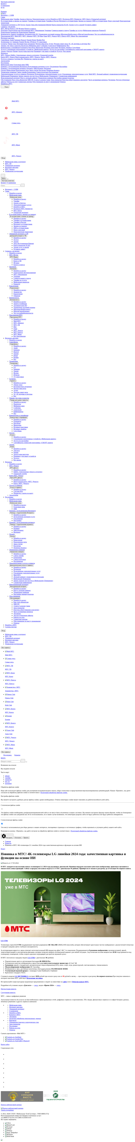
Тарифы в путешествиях (37, 21)
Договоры (111, 80)
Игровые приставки (51, 47)
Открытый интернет (98, 19)
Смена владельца (42, 72)
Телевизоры (5, 42)
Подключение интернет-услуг (38, 66)
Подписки (30, 74)
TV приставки (41, 42)
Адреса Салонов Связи (42, 80)
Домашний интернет (12, 165)
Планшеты (24, 47)
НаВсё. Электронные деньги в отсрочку (25, 55)
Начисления (11, 70)
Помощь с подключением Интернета (14, 66)
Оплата (3, 70)
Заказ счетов (33, 70)
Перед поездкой (113, 21)
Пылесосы (25, 46)
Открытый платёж (46, 55)
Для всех (9, 51)
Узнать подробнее (7, 1110)
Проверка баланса (52, 70)
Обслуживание (6, 80)
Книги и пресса (30, 28)
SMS (27, 65)
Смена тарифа (22, 72)
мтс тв (7, 781)
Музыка (21, 28)
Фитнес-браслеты (42, 44)
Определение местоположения (19, 30)
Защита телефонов (17, 34)
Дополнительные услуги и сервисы (13, 74)
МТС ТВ (36, 36)
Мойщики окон (34, 46)
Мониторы (40, 47)
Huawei (23, 40)
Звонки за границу (85, 21)
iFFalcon (33, 42)
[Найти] (23, 761)
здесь (36, 985)
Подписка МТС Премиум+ (72, 19)
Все (43, 40)
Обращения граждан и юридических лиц (24, 1022)
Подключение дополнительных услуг (48, 74)
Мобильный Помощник (9, 76)
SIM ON (30, 80)
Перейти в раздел (15, 193)
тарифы (8, 778)
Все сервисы (6, 647)
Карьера (4, 11)
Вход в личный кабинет (29, 78)
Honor (34, 40)
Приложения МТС (7, 36)
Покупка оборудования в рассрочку (75, 80)
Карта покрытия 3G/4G (60, 25)
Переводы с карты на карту (34, 59)
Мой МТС (18, 36)
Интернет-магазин (8, 38)
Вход (3, 158)
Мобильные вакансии (91, 30)
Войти (3, 178)
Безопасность (5, 34)
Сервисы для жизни (8, 27)
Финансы (4, 53)
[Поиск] (23, 185)
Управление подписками (14, 171)
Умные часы (12, 44)
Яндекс (27, 42)
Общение (31, 32)
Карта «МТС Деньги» (49, 57)
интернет (8, 783)
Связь (3, 17)
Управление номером (8, 72)
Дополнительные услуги (41, 19)
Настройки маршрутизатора (64, 78)
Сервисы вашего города (60, 30)
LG (11, 42)
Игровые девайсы (65, 47)
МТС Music (71, 36)
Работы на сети (12, 82)
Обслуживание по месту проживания (45, 82)
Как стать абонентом (19, 80)
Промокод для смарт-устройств (45, 51)
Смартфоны (5, 40)
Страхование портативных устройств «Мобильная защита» (27, 49)
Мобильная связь (7, 19)
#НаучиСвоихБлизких (86, 34)
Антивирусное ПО (31, 34)
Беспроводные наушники (26, 44)
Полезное (4, 30)
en (3, 7)
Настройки (63, 66)
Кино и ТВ (14, 28)
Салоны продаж (11, 627)
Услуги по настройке (57, 49)
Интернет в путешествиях (68, 21)
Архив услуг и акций (76, 25)
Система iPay (19, 59)
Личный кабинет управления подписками (112, 74)
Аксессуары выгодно (26, 51)
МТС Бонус (86, 19)
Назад (3, 849)
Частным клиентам (8, 2)
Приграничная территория (23, 232)
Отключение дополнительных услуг (75, 74)
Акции (28, 25)
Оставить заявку (91, 25)
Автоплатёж (5, 61)
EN (4, 758)
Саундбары (76, 47)
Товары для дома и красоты (11, 46)
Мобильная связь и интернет (15, 162)
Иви (41, 36)
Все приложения (82, 36)
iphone (7, 776)
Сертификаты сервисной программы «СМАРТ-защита (84, 49)
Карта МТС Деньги (8, 57)
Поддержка (5, 63)
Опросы (63, 82)
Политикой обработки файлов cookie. (54, 792)
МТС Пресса (62, 36)
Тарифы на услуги (76, 30)
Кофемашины (61, 46)
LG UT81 (4, 941)
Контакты (12, 1020)
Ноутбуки (31, 47)
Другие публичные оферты (23, 615)
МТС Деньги (52, 36)
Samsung (17, 40)
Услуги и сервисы (7, 59)
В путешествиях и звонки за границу (14, 21)
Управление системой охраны (49, 34)
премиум (8, 780)
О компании (5, 5)
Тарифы (16, 19)
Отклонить (18, 838)
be (1, 7)
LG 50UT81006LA (21, 976)
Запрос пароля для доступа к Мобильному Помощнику (38, 76)
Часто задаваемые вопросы (98, 80)
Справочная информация (68, 76)
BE (2, 758)
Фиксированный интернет (10, 78)
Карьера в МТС (14, 1015)
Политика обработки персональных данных (25, 1018)
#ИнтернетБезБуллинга (69, 34)
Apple (12, 40)
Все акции (67, 51)
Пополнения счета (22, 70)
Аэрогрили (52, 46)
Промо (15, 51)
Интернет (47, 68)
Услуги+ (60, 51)
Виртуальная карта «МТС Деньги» (27, 57)
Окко (45, 36)
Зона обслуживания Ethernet (41, 25)
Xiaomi (29, 40)
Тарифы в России (52, 21)
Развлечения (5, 32)
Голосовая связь (19, 65)
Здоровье (48, 30)
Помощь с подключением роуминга (13, 68)
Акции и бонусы (26, 19)
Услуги (22, 25)
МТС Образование (37, 30)
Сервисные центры (25, 82)
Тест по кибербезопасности (104, 34)
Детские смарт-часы (61, 44)
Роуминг (30, 68)
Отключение (54, 66)
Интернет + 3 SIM (7, 15)
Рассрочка (42, 70)
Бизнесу (4, 4)
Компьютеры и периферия (10, 47)
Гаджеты (4, 44)
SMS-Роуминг (39, 68)
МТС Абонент (27, 36)
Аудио (51, 44)
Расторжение (53, 72)
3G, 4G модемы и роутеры (77, 44)
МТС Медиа (5, 28)
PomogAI (102, 30)
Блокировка (31, 72)
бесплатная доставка (35, 978)
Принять (26, 838)
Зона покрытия (56, 80)
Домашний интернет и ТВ (10, 25)
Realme (39, 40)
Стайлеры (44, 46)
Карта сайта (5, 1044)
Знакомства (14, 32)
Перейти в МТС (56, 19)
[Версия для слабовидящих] (2, 9)
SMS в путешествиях (99, 21)
